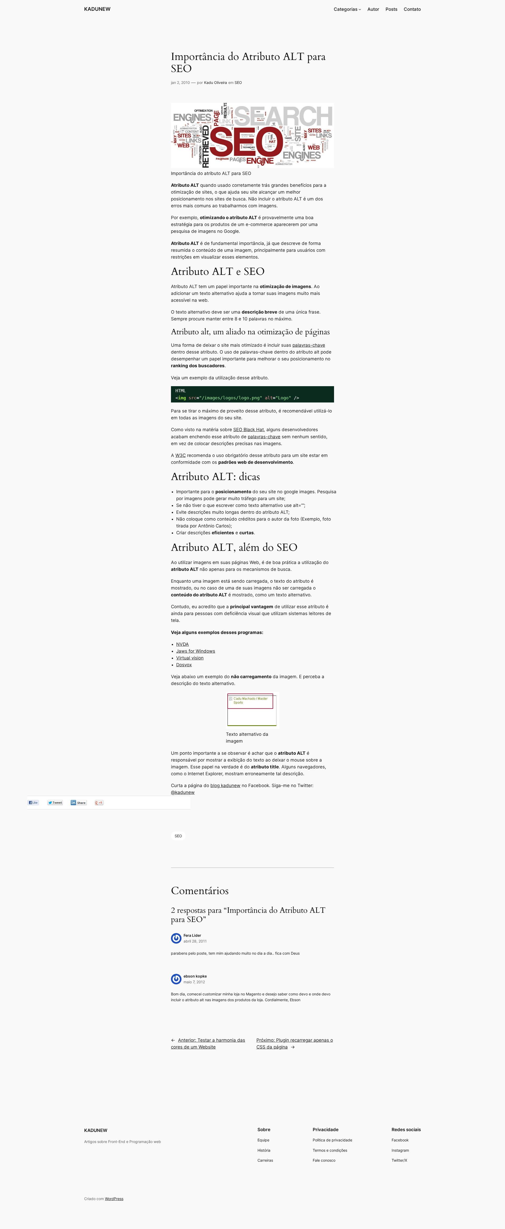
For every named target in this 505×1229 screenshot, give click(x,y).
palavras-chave (308, 345)
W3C (180, 455)
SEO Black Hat (248, 429)
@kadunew (183, 792)
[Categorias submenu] (359, 9)
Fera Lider (192, 935)
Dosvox (184, 664)
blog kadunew (225, 785)
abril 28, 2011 (195, 941)
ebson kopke (195, 976)
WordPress (114, 1198)
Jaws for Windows (195, 651)
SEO (238, 82)
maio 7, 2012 (194, 982)
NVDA (182, 644)
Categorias (345, 9)
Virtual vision (190, 658)
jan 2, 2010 (180, 82)
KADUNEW (97, 9)
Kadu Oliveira (215, 82)
